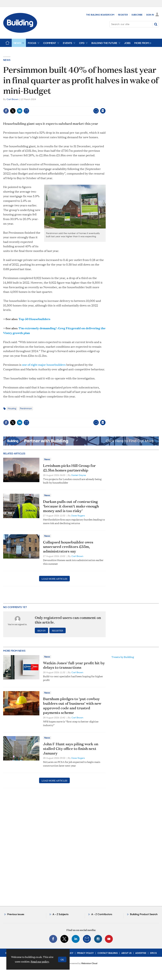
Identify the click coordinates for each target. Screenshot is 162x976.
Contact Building (107, 953)
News (6, 60)
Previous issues (15, 914)
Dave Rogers (78, 515)
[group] (142, 43)
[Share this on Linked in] (19, 111)
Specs (153, 953)
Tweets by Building (122, 657)
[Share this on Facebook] (6, 111)
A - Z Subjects (61, 914)
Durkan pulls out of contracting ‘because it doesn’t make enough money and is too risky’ (71, 506)
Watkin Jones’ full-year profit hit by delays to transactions (74, 665)
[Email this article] (26, 111)
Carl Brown (12, 99)
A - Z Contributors (101, 914)
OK (62, 959)
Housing (12, 408)
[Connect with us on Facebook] (53, 939)
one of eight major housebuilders (44, 365)
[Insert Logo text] (20, 32)
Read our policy (40, 961)
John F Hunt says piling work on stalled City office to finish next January (70, 748)
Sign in (63, 104)
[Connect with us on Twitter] (64, 939)
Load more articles (54, 578)
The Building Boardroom (100, 14)
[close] (105, 104)
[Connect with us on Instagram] (98, 939)
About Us (126, 953)
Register (123, 14)
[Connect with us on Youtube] (109, 939)
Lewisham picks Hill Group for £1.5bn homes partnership (69, 468)
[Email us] (87, 939)
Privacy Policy (85, 953)
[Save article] (103, 111)
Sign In (150, 14)
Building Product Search (144, 914)
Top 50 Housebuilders (34, 319)
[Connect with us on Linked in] (76, 939)
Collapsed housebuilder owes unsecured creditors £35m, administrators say (68, 547)
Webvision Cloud (89, 963)
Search (155, 24)
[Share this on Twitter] (13, 111)
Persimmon (26, 408)
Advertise (140, 953)
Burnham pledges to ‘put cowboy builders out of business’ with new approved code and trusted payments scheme (72, 705)
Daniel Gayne (78, 475)
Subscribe (137, 14)
